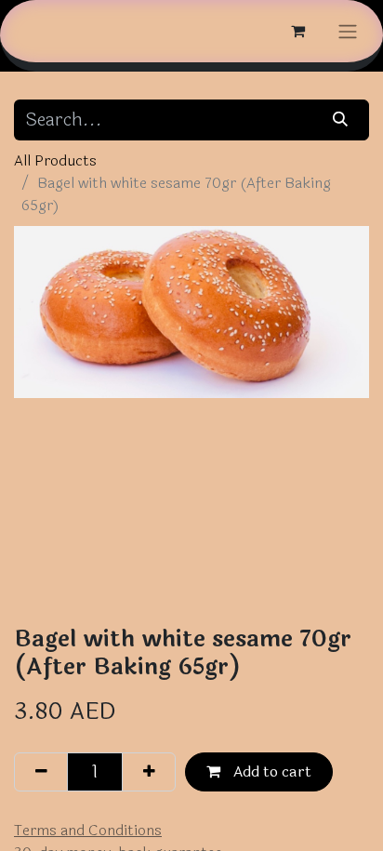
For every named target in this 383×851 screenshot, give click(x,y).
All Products (55, 160)
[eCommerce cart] (297, 30)
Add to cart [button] (270, 771)
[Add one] (149, 771)
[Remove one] (41, 771)
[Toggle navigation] (347, 31)
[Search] (340, 120)
